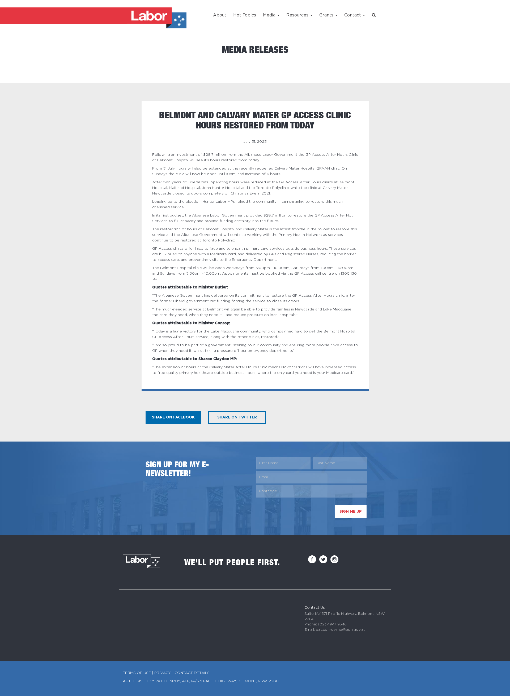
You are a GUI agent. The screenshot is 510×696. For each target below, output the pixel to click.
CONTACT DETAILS (192, 673)
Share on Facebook (173, 417)
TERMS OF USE (137, 673)
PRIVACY (162, 673)
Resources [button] (298, 15)
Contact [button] (353, 15)
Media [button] (270, 15)
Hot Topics (244, 15)
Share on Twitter (237, 417)
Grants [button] (327, 15)
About (219, 15)
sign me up (350, 511)
